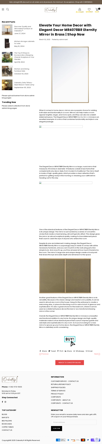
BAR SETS (5, 417)
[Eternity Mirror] (69, 341)
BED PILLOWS (7, 421)
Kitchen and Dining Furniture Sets (21, 70)
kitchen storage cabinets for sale (24, 42)
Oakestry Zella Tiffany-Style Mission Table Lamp (24, 84)
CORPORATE (56, 397)
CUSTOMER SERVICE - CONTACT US (65, 381)
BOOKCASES (7, 424)
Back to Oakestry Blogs (70, 362)
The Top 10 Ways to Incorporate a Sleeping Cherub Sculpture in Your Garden (24, 56)
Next (96, 354)
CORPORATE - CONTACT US (62, 403)
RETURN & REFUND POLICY (61, 384)
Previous (45, 354)
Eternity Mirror (82, 117)
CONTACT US (7, 430)
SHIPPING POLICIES (58, 387)
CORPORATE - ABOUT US (60, 400)
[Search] (7, 10)
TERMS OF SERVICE (58, 391)
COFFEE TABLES (8, 427)
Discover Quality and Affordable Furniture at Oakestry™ (23, 28)
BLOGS (4, 414)
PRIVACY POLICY (57, 394)
